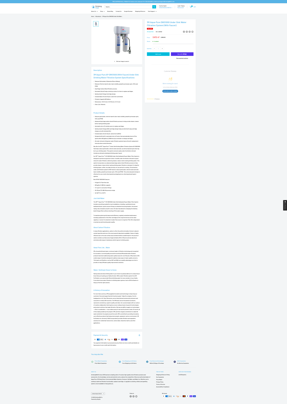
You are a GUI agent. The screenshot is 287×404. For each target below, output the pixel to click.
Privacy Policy (159, 382)
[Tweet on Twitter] (190, 31)
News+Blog (110, 11)
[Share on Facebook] (184, 31)
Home (92, 16)
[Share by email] (192, 31)
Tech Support (151, 11)
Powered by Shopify (95, 399)
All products (98, 16)
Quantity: (149, 48)
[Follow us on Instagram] (133, 396)
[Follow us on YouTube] (136, 396)
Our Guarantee (160, 377)
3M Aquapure (150, 31)
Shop (101, 11)
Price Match (159, 379)
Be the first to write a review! (170, 91)
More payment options (182, 58)
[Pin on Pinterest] (187, 31)
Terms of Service (160, 384)
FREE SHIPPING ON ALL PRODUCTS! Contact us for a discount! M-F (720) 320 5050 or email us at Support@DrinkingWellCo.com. (143, 1)
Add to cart (158, 54)
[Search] (154, 6)
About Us (93, 11)
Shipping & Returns (140, 11)
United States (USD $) (97, 393)
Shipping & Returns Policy (163, 374)
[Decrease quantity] (154, 48)
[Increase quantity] (162, 48)
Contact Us (118, 11)
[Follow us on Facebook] (131, 396)
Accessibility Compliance (162, 386)
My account (181, 7)
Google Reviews (128, 11)
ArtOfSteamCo (182, 374)
